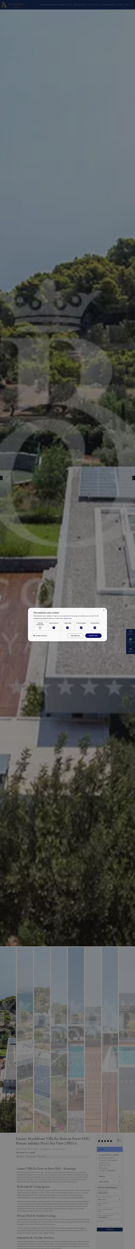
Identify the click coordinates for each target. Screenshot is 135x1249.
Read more (68, 618)
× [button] (104, 610)
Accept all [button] (93, 635)
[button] (40, 635)
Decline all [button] (75, 635)
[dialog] (67, 624)
